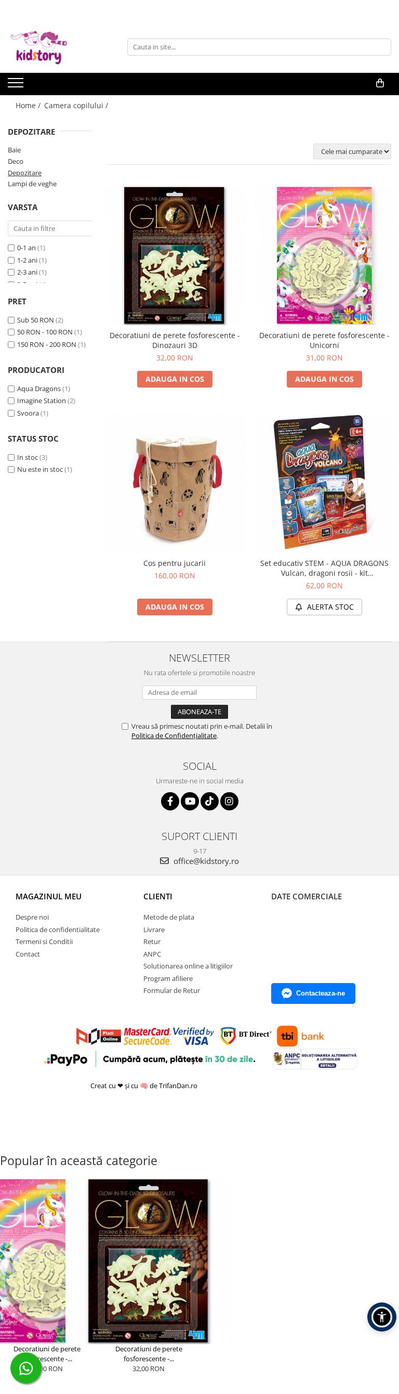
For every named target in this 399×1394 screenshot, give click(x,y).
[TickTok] (210, 801)
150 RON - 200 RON (46, 344)
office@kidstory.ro (205, 861)
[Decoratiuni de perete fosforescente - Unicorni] (324, 255)
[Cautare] (382, 47)
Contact (28, 954)
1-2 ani (27, 260)
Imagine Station (41, 400)
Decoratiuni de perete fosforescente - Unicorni (324, 340)
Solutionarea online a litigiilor (188, 966)
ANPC (152, 954)
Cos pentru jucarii (174, 563)
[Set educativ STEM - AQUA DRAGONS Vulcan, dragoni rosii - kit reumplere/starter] (324, 483)
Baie (14, 149)
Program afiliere (168, 978)
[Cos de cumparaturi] (380, 83)
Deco (15, 161)
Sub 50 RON (35, 320)
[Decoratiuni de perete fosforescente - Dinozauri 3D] (174, 255)
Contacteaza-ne (320, 993)
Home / (29, 105)
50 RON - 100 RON (45, 332)
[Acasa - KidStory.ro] (60, 47)
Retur (152, 941)
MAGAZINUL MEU (49, 896)
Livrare (154, 929)
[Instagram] (229, 801)
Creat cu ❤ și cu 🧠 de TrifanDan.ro (144, 1085)
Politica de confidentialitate (58, 929)
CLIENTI (157, 896)
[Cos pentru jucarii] (174, 483)
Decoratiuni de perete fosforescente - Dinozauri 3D (175, 340)
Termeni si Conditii (44, 941)
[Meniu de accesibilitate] (381, 1317)
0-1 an (26, 247)
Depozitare (25, 172)
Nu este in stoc (40, 469)
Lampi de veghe (32, 183)
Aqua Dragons (39, 388)
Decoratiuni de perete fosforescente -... (47, 1353)
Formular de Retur (171, 990)
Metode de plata (168, 917)
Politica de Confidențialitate (174, 735)
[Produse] (17, 86)
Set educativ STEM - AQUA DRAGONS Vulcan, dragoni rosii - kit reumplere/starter (324, 568)
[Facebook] (170, 801)
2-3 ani (27, 272)
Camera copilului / (77, 105)
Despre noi (32, 917)
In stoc (27, 457)
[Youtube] (190, 801)
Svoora (28, 413)
